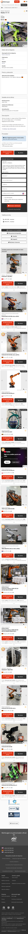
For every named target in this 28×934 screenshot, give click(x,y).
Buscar (24, 5)
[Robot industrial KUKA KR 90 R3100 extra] (14, 695)
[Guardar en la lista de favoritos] (24, 11)
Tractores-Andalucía (14, 861)
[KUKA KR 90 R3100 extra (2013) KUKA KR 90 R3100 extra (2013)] (14, 342)
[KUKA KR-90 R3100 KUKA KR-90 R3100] (14, 734)
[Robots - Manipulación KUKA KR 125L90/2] (14, 264)
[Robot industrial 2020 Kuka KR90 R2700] (14, 496)
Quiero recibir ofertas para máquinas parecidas (13, 200)
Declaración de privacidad (14, 209)
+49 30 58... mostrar (9, 219)
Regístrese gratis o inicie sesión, (15, 137)
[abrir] (14, 290)
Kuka (3, 59)
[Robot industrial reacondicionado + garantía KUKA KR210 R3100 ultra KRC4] (14, 302)
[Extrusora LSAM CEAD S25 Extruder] (14, 419)
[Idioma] (24, 1)
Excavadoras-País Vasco (8, 871)
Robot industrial (6, 54)
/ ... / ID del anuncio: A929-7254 (9, 7)
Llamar (21, 152)
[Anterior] (2, 34)
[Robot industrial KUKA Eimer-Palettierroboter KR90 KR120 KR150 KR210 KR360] (14, 574)
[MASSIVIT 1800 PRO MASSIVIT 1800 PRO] (14, 657)
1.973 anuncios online (7, 146)
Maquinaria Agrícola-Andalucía (19, 858)
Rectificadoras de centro (20, 871)
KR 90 (3, 63)
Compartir (14, 239)
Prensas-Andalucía (6, 858)
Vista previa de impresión (14, 233)
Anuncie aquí (14, 823)
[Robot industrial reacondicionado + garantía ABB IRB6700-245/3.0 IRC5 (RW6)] (14, 534)
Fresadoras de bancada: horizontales (14, 868)
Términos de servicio (12, 931)
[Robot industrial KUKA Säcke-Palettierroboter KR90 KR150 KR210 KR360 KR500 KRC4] (14, 616)
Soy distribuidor (8, 197)
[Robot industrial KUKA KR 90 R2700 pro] (14, 380)
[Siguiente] (26, 34)
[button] (26, 1)
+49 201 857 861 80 (8, 848)
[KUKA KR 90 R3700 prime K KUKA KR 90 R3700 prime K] (14, 772)
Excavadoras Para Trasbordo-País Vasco (14, 864)
